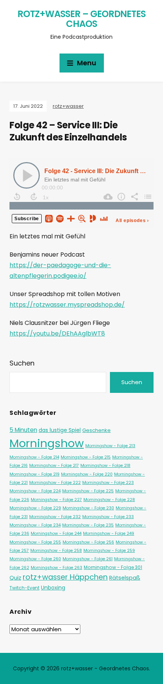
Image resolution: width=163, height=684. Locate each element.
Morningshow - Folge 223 (108, 482)
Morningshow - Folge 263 (56, 568)
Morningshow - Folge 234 (35, 525)
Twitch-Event (24, 588)
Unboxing (53, 587)
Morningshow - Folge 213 (110, 446)
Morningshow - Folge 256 (88, 542)
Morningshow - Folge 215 (86, 457)
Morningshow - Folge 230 (88, 508)
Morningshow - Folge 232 (55, 517)
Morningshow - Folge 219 (34, 474)
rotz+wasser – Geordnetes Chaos (81, 19)
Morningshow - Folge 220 (87, 474)
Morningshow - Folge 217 (54, 465)
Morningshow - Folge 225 (88, 491)
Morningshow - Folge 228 (109, 500)
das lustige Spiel (60, 430)
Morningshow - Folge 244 (56, 533)
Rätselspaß (124, 578)
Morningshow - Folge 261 (88, 559)
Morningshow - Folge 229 (35, 508)
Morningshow (46, 443)
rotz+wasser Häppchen (65, 577)
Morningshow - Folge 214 (34, 457)
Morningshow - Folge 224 (35, 491)
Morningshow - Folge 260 (35, 559)
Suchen (21, 363)
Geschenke (96, 430)
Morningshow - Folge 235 (88, 525)
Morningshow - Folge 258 (56, 550)
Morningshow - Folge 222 (55, 482)
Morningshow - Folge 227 (56, 500)
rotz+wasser (68, 106)
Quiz (15, 578)
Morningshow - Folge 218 (105, 465)
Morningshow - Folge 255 (35, 542)
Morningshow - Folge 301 (113, 567)
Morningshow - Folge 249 (108, 533)
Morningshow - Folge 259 (109, 550)
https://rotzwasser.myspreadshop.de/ (67, 304)
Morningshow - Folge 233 (108, 517)
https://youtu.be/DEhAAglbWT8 (57, 333)
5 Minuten (23, 430)
